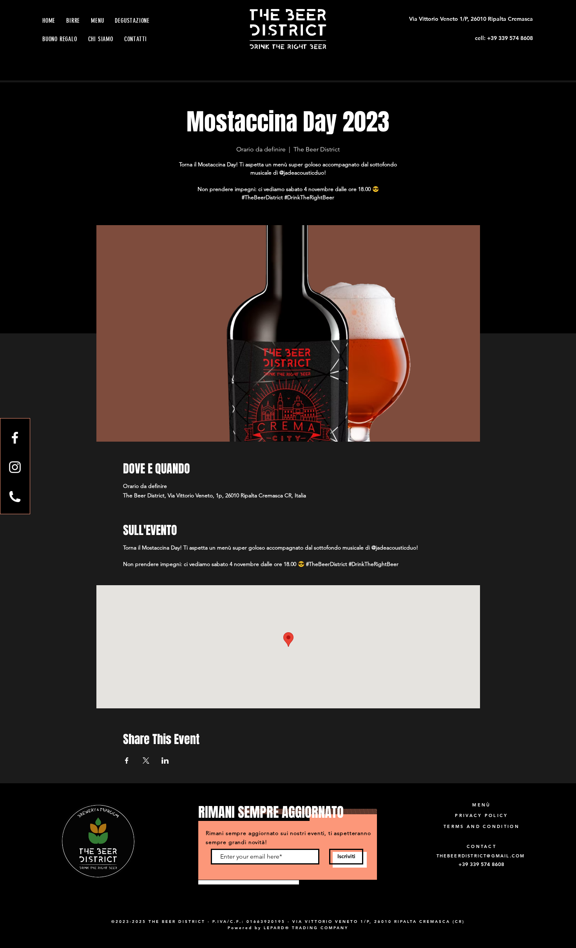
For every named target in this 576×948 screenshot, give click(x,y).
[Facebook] (15, 438)
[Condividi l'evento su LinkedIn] (165, 760)
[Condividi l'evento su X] (146, 760)
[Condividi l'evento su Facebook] (126, 760)
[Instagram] (15, 467)
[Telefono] (15, 496)
